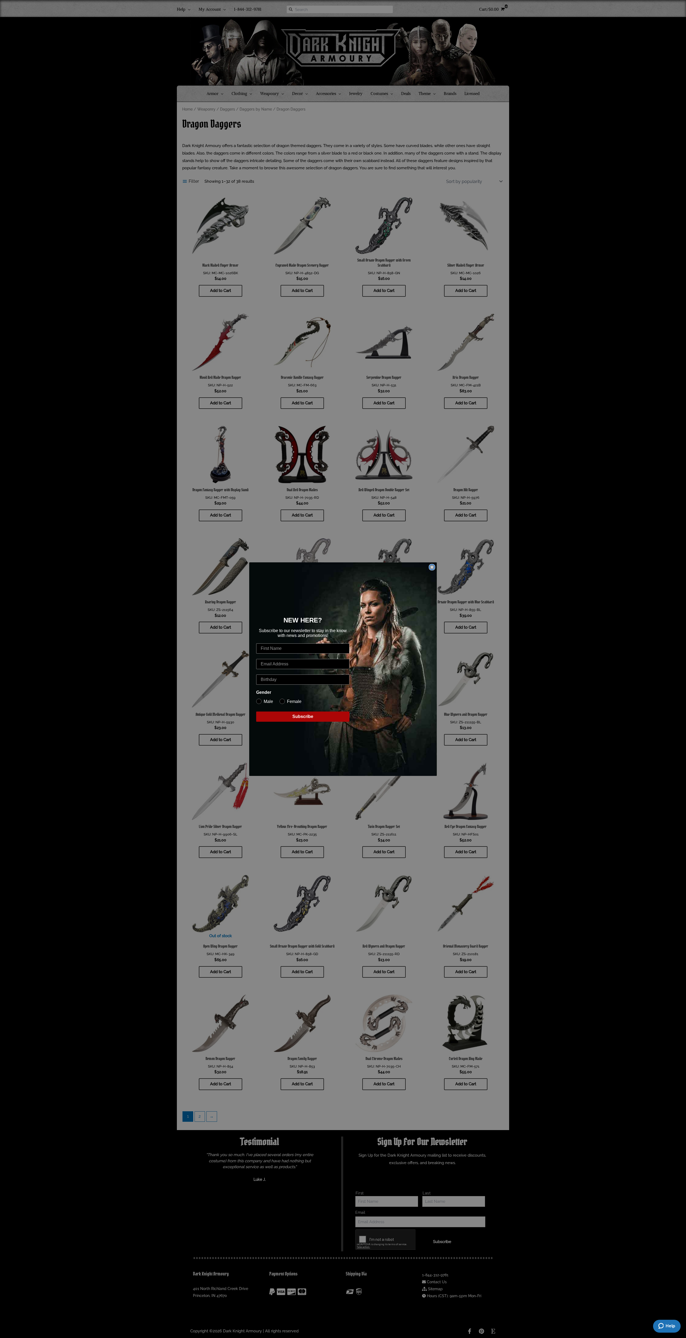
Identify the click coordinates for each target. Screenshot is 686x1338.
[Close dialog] (432, 567)
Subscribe (302, 716)
